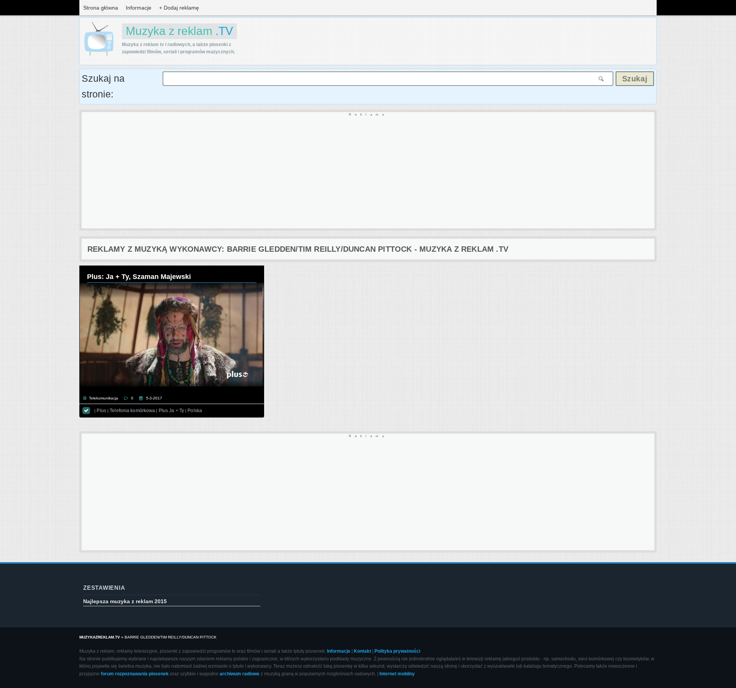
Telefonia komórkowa (132, 410)
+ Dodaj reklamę (179, 8)
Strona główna (100, 8)
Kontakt (362, 651)
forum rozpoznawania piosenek (135, 673)
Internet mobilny (397, 673)
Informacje (138, 8)
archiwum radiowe (240, 673)
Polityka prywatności (397, 651)
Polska (194, 410)
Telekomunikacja (103, 398)
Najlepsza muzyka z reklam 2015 (125, 601)
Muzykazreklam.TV (99, 637)
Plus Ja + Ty (171, 410)
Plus (101, 410)
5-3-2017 (154, 398)
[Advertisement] (312, 170)
